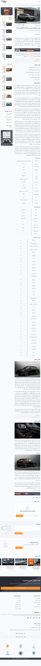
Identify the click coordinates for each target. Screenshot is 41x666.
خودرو (30, 98)
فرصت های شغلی (17, 606)
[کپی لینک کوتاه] (39, 497)
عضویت (19, 515)
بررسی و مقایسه (33, 5)
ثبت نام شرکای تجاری (37, 606)
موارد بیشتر (4, 18)
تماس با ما (18, 600)
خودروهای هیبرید (30, 56)
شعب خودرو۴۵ (18, 604)
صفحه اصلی (38, 5)
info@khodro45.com (34, 627)
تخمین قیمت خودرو (37, 602)
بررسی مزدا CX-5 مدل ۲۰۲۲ (35, 417)
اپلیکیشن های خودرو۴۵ (19, 633)
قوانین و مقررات (17, 608)
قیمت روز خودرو (36, 61)
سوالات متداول (18, 602)
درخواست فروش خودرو (21, 588)
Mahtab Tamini (37, 30)
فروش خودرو (38, 598)
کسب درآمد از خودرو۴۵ (19, 637)
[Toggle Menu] (39, 1)
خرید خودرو (38, 604)
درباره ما (19, 598)
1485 (37, 625)
